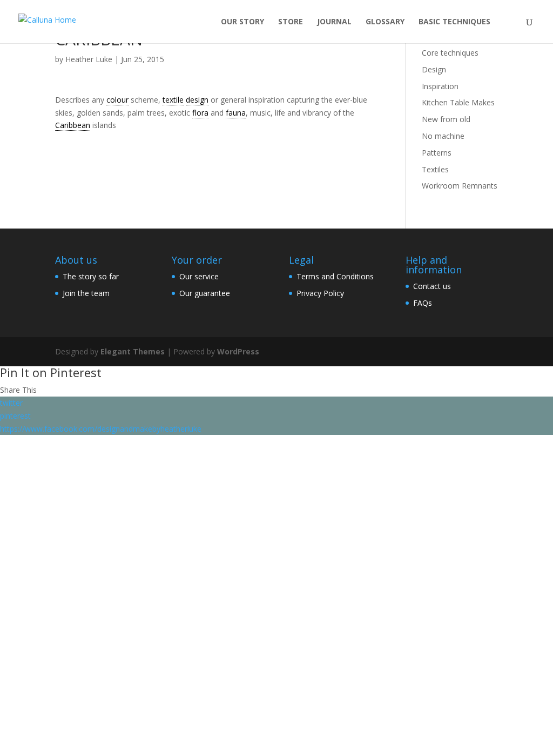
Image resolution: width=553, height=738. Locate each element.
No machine (443, 136)
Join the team (86, 293)
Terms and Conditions (335, 276)
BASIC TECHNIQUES (454, 22)
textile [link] (173, 100)
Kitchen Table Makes (458, 102)
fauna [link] (236, 113)
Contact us (432, 286)
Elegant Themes (132, 351)
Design (434, 69)
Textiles (435, 169)
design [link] (197, 100)
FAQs (422, 303)
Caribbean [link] (72, 125)
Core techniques (450, 53)
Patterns (436, 152)
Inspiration (440, 86)
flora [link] (200, 113)
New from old (446, 119)
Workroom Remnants (459, 185)
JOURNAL (334, 22)
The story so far (91, 276)
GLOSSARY (385, 22)
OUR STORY (242, 22)
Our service (199, 276)
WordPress (238, 351)
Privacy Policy (320, 293)
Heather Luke (88, 59)
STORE (290, 22)
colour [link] (117, 100)
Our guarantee (204, 293)
